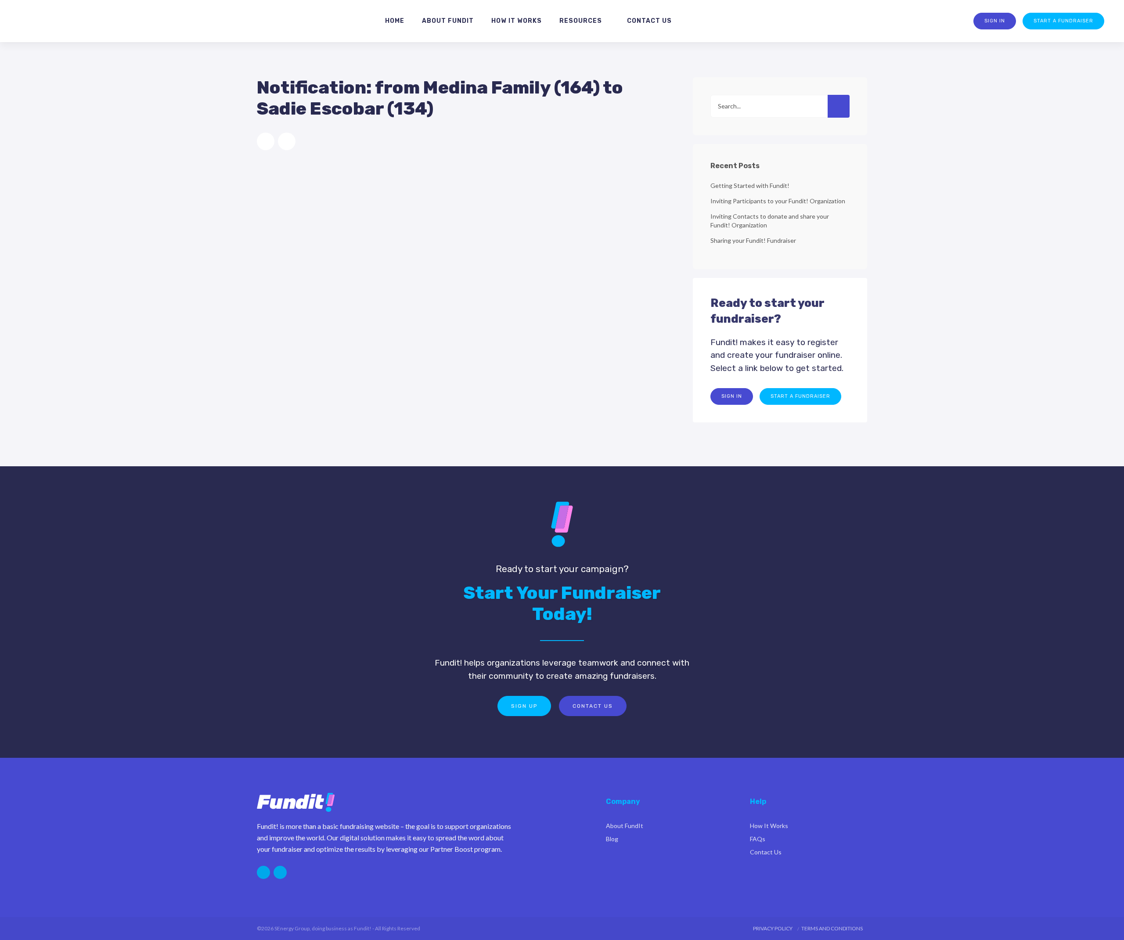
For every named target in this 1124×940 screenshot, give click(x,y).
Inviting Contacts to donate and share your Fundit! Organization (769, 220)
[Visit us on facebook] (280, 872)
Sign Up (524, 706)
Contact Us (593, 706)
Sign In (994, 21)
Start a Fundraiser (1063, 21)
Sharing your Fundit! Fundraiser (753, 240)
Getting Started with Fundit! (749, 185)
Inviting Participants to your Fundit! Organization (777, 201)
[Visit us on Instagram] (263, 872)
